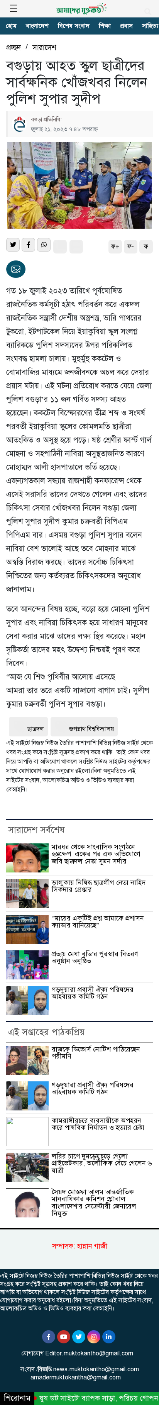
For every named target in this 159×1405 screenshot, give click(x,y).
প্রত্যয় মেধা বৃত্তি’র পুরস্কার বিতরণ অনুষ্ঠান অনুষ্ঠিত (95, 957)
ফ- (130, 246)
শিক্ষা (105, 26)
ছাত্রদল (35, 729)
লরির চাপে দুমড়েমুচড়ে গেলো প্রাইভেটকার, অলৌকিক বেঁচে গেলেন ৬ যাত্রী (102, 1163)
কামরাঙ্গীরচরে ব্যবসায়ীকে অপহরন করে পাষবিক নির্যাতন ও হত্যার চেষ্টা (98, 1124)
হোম (11, 26)
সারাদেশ (44, 47)
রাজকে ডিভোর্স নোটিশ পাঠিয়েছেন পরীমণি (96, 1053)
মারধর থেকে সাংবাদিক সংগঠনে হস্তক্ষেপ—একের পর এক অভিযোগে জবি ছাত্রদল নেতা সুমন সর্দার (96, 854)
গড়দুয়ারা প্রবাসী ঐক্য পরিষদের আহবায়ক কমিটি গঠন (93, 993)
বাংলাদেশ (37, 26)
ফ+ (115, 246)
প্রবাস (126, 26)
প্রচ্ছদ (13, 47)
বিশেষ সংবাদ (74, 26)
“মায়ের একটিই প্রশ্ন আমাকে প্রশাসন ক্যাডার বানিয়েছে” (98, 922)
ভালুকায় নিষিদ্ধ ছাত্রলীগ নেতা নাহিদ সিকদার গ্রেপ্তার (98, 886)
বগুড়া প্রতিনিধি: (46, 119)
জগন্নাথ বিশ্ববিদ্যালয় (91, 729)
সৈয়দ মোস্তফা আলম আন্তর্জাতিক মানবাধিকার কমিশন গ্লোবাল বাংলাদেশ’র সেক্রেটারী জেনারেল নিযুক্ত (94, 1203)
